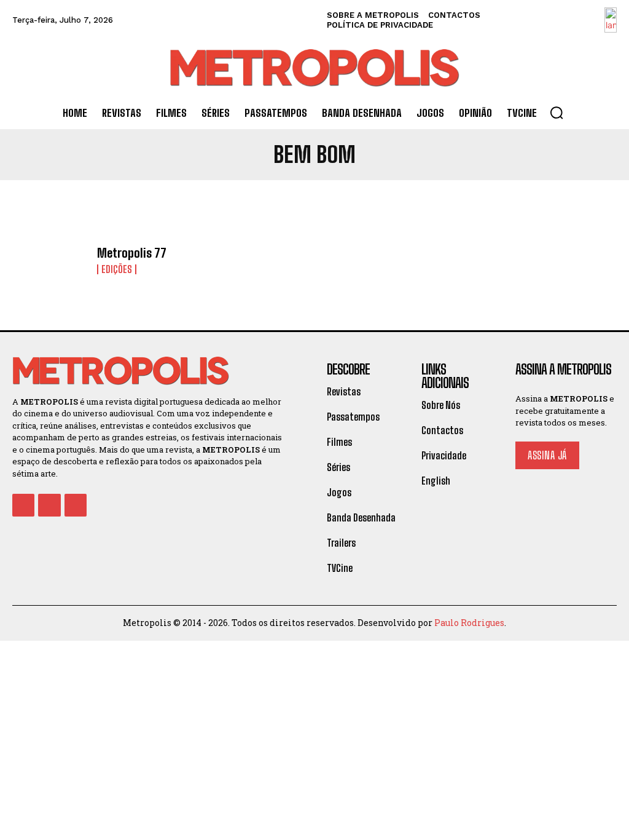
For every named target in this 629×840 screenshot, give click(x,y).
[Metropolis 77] (50, 260)
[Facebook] (23, 505)
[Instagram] (49, 505)
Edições (116, 269)
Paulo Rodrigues (469, 622)
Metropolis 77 (131, 252)
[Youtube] (75, 505)
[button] (556, 112)
